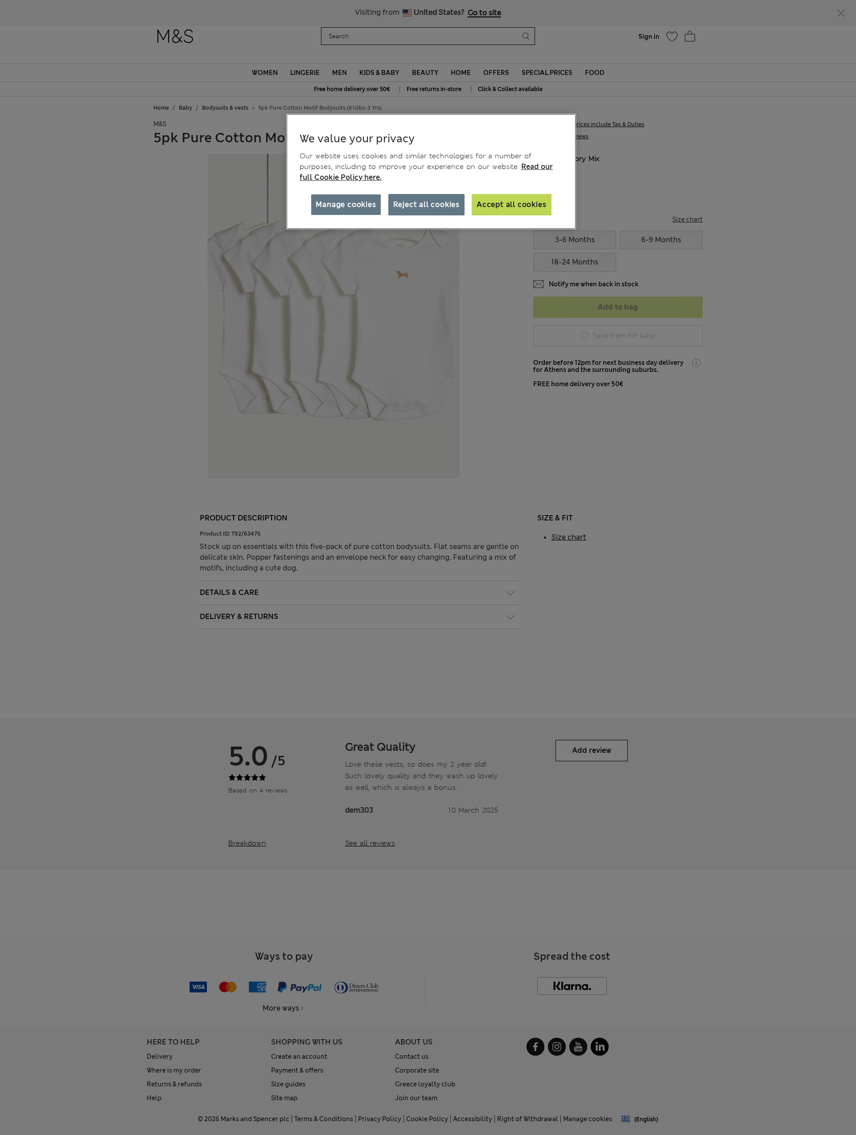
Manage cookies (346, 204)
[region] (431, 172)
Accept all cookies (511, 204)
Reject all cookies (426, 204)
